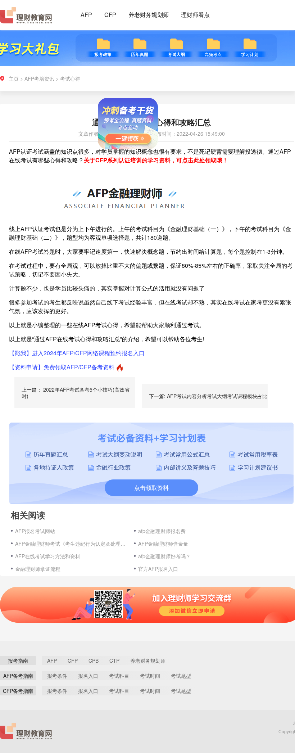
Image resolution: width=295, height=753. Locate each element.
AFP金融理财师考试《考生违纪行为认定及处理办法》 (71, 543)
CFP (110, 14)
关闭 (161, 159)
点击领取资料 (151, 487)
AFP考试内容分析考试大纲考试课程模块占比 (217, 396)
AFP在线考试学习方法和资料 (47, 556)
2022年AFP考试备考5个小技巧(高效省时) (76, 393)
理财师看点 (195, 14)
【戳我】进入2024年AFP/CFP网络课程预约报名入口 (77, 353)
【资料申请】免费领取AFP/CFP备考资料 (61, 367)
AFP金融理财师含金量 (163, 543)
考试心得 (70, 78)
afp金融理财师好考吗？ (164, 556)
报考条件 (57, 675)
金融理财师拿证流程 (37, 568)
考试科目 (119, 675)
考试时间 (150, 675)
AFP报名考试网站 (35, 531)
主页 (14, 78)
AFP (86, 14)
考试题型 (181, 675)
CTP (114, 660)
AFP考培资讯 (39, 78)
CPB (93, 660)
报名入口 (88, 675)
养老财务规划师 (148, 14)
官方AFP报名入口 (158, 568)
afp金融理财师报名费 (162, 531)
